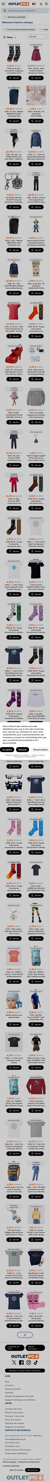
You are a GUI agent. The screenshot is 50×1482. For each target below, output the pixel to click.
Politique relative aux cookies (17, 755)
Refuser (22, 749)
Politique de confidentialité (25, 757)
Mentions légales (38, 755)
